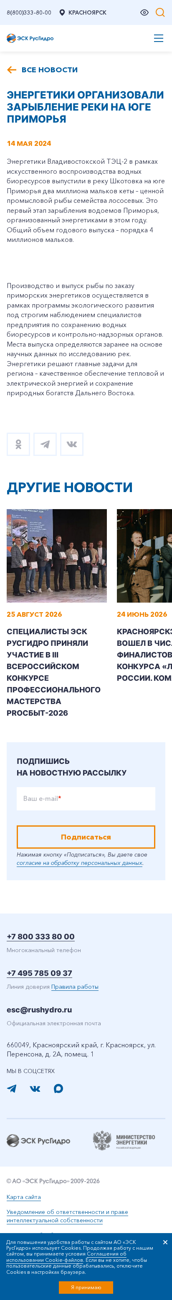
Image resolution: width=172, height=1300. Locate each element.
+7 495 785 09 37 (39, 973)
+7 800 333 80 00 (41, 936)
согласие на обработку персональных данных (79, 863)
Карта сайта (24, 1197)
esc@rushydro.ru (39, 1009)
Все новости (50, 69)
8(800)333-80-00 (29, 12)
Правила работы (75, 986)
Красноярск (87, 12)
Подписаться (86, 837)
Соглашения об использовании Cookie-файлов (66, 1257)
